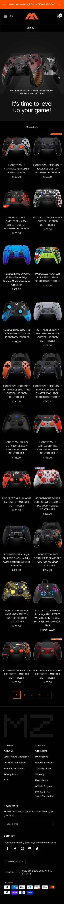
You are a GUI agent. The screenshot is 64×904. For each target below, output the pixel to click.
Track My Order (43, 768)
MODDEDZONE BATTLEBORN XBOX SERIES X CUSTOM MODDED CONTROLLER (16, 223)
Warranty (39, 774)
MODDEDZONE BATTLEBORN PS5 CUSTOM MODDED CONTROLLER (47, 448)
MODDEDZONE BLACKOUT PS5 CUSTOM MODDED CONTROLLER (16, 502)
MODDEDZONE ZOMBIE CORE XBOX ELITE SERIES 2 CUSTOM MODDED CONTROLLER (47, 504)
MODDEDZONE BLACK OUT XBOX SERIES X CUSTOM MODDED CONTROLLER (16, 448)
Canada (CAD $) (13, 861)
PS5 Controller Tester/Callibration (44, 794)
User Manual (41, 780)
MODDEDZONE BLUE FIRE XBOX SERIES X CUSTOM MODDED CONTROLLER (16, 333)
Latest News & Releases (16, 756)
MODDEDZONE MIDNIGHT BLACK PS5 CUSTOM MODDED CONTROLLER (47, 169)
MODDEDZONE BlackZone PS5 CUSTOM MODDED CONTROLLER (17, 674)
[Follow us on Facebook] (7, 848)
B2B (6, 780)
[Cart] (58, 16)
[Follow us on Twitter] (15, 848)
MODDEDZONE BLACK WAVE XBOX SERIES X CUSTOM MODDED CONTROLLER (16, 616)
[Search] (11, 16)
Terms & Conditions (14, 768)
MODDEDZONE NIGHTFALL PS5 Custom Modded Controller (16, 169)
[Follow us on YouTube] (29, 848)
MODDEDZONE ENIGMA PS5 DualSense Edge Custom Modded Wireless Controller (16, 279)
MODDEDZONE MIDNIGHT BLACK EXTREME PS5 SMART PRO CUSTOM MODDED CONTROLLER (47, 391)
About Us (8, 750)
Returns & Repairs (44, 762)
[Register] (52, 824)
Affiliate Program (43, 786)
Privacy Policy (11, 774)
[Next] (47, 695)
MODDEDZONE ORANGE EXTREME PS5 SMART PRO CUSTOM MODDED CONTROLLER (16, 391)
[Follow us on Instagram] (22, 848)
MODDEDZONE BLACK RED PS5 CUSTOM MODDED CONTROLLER (47, 674)
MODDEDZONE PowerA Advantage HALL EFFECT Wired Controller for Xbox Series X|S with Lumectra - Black (47, 618)
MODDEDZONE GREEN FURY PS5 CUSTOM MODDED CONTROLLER (47, 277)
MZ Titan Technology (14, 762)
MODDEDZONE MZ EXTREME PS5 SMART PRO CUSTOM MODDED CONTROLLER (47, 560)
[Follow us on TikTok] (37, 848)
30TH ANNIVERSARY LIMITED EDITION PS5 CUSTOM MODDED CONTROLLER (47, 335)
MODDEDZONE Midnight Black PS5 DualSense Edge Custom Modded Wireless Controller (16, 560)
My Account (41, 756)
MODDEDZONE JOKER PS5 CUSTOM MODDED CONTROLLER (47, 221)
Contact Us (41, 750)
